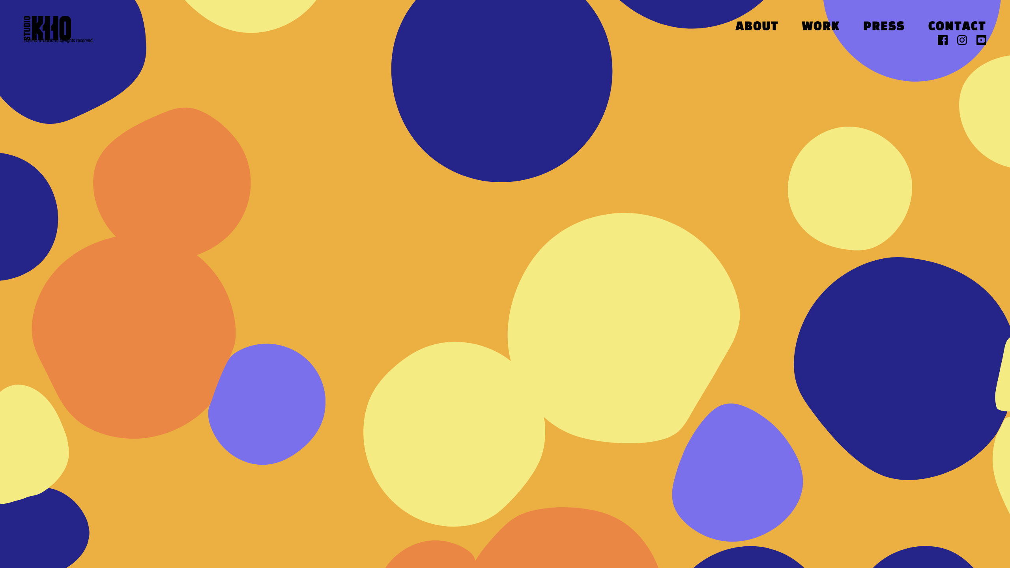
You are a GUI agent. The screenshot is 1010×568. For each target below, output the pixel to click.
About (757, 27)
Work (821, 27)
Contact (957, 27)
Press (884, 27)
